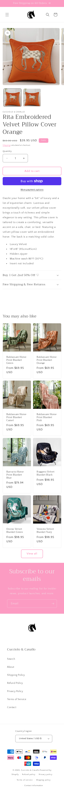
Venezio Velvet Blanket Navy (45, 531)
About (10, 667)
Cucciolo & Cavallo (30, 770)
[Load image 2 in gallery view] (32, 98)
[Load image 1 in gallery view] (12, 98)
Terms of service (25, 780)
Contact (11, 707)
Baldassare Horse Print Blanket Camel (16, 417)
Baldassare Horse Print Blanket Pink (47, 417)
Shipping (6, 145)
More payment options (32, 189)
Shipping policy (43, 780)
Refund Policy (15, 683)
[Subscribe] (53, 603)
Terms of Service (16, 699)
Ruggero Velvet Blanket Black (45, 473)
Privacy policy (45, 774)
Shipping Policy (16, 675)
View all (32, 553)
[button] (7, 15)
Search (11, 659)
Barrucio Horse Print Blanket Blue (15, 474)
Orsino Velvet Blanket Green (14, 531)
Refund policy (28, 774)
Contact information (33, 785)
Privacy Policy (15, 691)
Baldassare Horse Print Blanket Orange (47, 360)
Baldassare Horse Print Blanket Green (16, 360)
